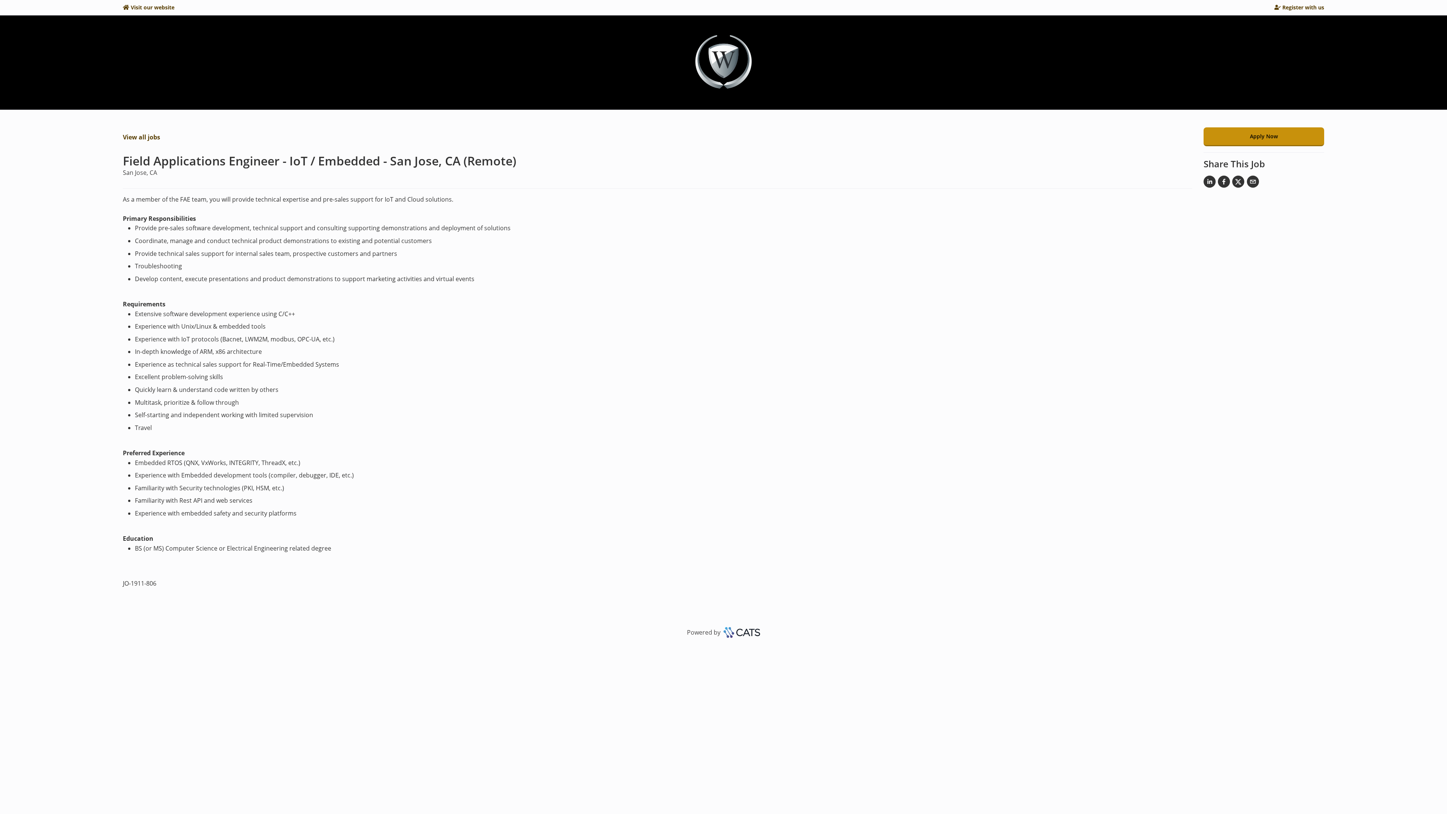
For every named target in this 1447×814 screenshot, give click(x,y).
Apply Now (1264, 136)
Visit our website (152, 7)
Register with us (1303, 7)
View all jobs (141, 137)
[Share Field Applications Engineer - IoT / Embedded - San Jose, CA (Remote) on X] (1238, 183)
